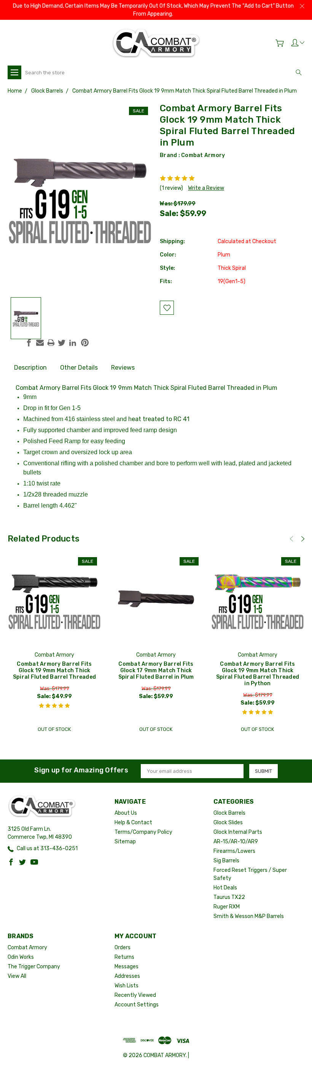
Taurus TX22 (229, 897)
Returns (124, 957)
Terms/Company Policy (143, 832)
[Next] (303, 539)
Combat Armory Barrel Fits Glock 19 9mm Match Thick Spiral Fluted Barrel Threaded (54, 670)
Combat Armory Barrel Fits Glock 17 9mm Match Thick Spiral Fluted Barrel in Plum (156, 670)
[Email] (40, 342)
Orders (123, 947)
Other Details (79, 367)
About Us (126, 813)
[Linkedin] (72, 342)
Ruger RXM (226, 907)
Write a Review (206, 188)
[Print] (51, 342)
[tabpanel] (54, 645)
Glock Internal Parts (237, 832)
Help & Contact (133, 822)
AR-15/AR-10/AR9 (235, 841)
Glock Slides (228, 822)
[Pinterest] (85, 342)
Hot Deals (225, 887)
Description (30, 367)
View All (17, 976)
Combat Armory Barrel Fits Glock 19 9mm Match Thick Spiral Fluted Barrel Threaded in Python (257, 674)
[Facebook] (29, 342)
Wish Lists (126, 985)
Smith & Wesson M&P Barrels (248, 916)
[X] (61, 342)
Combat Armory (203, 155)
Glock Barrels (229, 813)
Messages (126, 966)
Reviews (123, 367)
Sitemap (125, 841)
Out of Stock (54, 729)
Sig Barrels (226, 860)
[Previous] (291, 539)
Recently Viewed (135, 995)
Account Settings (137, 1004)
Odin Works (21, 957)
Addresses (127, 976)
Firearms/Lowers (234, 851)
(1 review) (171, 188)
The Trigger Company (34, 966)
